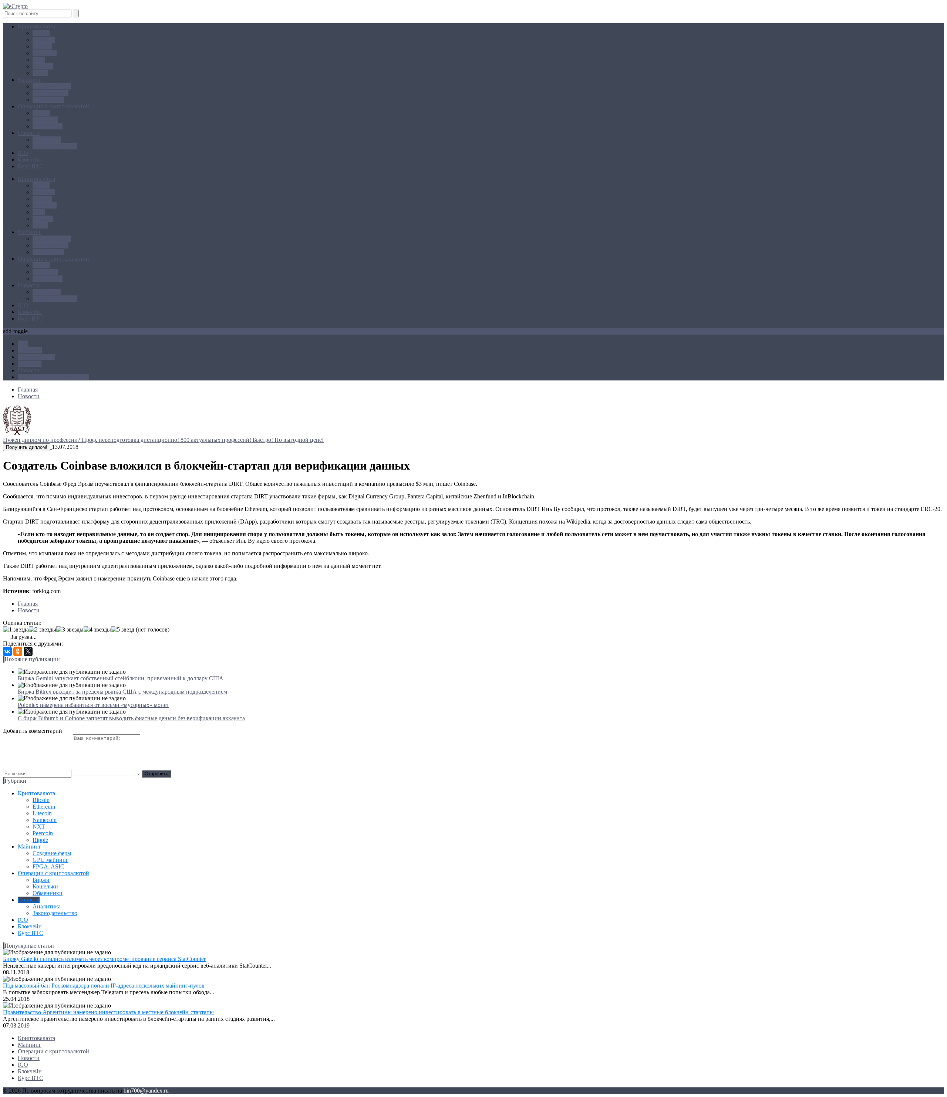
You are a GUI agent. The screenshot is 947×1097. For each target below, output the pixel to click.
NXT (39, 60)
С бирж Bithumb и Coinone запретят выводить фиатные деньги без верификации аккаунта (131, 718)
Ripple (40, 73)
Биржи (41, 113)
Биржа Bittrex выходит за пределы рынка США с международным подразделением (122, 691)
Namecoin (45, 53)
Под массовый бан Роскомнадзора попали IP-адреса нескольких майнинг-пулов (104, 985)
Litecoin (42, 46)
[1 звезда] (16, 629)
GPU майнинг (50, 93)
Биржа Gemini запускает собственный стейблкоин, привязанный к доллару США (120, 678)
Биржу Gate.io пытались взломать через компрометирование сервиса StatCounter (104, 959)
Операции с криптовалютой (53, 106)
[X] (28, 651)
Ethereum (44, 40)
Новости (29, 133)
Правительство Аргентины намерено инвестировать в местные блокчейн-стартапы (108, 1012)
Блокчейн (30, 159)
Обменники (48, 126)
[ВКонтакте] (7, 651)
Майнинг (29, 80)
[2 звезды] (42, 629)
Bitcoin (41, 33)
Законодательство (55, 146)
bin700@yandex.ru (146, 1090)
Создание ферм (52, 86)
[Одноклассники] (17, 651)
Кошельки (45, 119)
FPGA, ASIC (48, 100)
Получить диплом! (26, 447)
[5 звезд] (122, 629)
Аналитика (47, 139)
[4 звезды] (97, 629)
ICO (23, 153)
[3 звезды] (70, 629)
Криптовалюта (36, 26)
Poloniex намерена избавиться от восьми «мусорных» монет (93, 705)
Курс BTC (30, 166)
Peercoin (43, 66)
